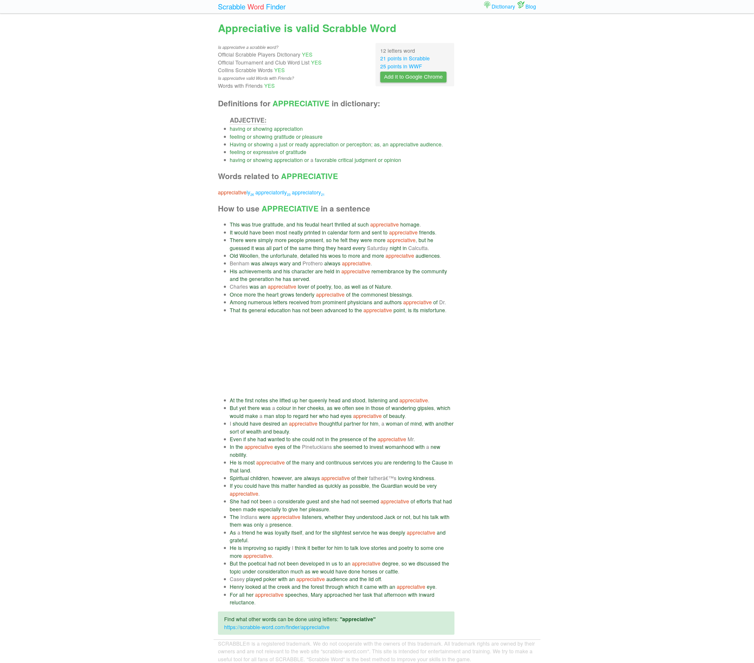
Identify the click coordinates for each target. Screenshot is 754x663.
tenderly (305, 294)
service (361, 532)
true (256, 224)
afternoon (395, 594)
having (237, 128)
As (233, 532)
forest (317, 586)
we (337, 407)
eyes (346, 415)
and (290, 224)
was (246, 224)
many (307, 462)
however (282, 478)
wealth (254, 431)
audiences (428, 255)
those (377, 407)
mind (416, 423)
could (308, 439)
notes (261, 400)
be (422, 485)
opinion (392, 159)
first (249, 400)
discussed (428, 563)
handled (306, 485)
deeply (397, 532)
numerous (260, 302)
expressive (265, 152)
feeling (237, 136)
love (365, 547)
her (303, 400)
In (232, 446)
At (232, 400)
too (337, 286)
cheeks (315, 407)
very (432, 485)
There (237, 240)
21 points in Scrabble (405, 58)
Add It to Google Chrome (413, 77)
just (283, 144)
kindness (423, 478)
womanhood (399, 446)
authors (393, 302)
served (301, 278)
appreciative (404, 144)
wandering (403, 407)
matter (288, 485)
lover (303, 286)
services (363, 462)
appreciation (288, 128)
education (279, 310)
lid (371, 579)
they (354, 240)
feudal (312, 224)
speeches (296, 594)
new (435, 446)
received (299, 302)
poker (270, 579)
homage (409, 224)
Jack (389, 516)
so (329, 240)
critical (345, 159)
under (249, 571)
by (408, 271)
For (234, 594)
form (354, 232)
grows (287, 294)
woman (394, 423)
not (306, 310)
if (244, 439)
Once (236, 294)
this (275, 485)
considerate (291, 501)
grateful (238, 540)
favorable (326, 159)
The (234, 516)
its (244, 310)
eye (431, 586)
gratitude (284, 136)
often (348, 407)
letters (280, 302)
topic (235, 571)
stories (379, 547)
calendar (338, 232)
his (300, 224)
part (277, 248)
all (269, 248)
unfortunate (283, 255)
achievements (255, 271)
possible (359, 485)
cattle (391, 571)
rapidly (282, 547)
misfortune (432, 310)
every (359, 248)
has (287, 278)
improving (254, 547)
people (296, 240)
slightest (341, 532)
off (378, 579)
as (377, 144)
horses (370, 571)
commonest (374, 294)
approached (338, 594)
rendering (404, 462)
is (410, 310)
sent (377, 232)
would (241, 232)
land (245, 470)
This (235, 224)
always (270, 263)
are (319, 271)
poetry (324, 286)
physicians (360, 302)
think (300, 547)
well (356, 286)
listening (378, 400)
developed (312, 563)
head (334, 400)
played (254, 579)
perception (358, 144)
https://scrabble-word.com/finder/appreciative (277, 627)
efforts (423, 501)
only (259, 524)
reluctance (242, 602)
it (252, 248)
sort (234, 431)
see (359, 407)
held (329, 271)
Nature (383, 286)
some (427, 547)
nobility (238, 454)
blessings (401, 294)
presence (350, 439)
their (362, 478)
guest (312, 501)
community (434, 271)
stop (281, 415)
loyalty (282, 532)
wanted (276, 439)
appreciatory (308, 192)
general (257, 310)
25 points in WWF (401, 66)
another (445, 423)
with (429, 423)
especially (269, 509)
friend (248, 532)
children (259, 478)
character (303, 271)
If (231, 485)
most (281, 232)
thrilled (342, 224)
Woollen (248, 255)
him (374, 423)
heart (327, 224)
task (367, 594)
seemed (352, 446)
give (293, 509)
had (334, 415)
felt (344, 240)
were (251, 240)
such (363, 224)
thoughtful (330, 423)
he (336, 240)
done (354, 571)
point (399, 310)
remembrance (387, 271)
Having (238, 144)
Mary (317, 594)
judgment (365, 159)
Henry (237, 586)
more (281, 240)
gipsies (425, 407)
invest (376, 446)
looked (253, 586)
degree (390, 563)
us (334, 563)
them (236, 524)
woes (334, 255)
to (385, 232)
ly (236, 192)
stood (358, 400)
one (439, 547)
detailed (309, 255)
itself (296, 532)
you (378, 462)
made (249, 509)
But (234, 407)
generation (261, 278)
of (282, 152)
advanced (335, 310)
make (251, 415)
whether (334, 516)
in (324, 232)
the (293, 248)
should (240, 423)
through (334, 586)
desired (271, 423)
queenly (318, 400)
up (295, 400)
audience (431, 144)
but (422, 240)
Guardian (392, 485)
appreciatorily (272, 192)
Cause (439, 462)
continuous (338, 462)
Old (234, 255)
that (234, 470)
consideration (273, 571)
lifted (285, 400)
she (273, 400)
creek (283, 586)
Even (236, 439)
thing (319, 248)
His (233, 271)
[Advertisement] (342, 355)
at (354, 224)
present (314, 240)
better (318, 547)
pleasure (312, 136)
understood (369, 516)
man (269, 415)
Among (238, 302)
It (231, 232)
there (254, 407)
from (315, 302)
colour (284, 407)
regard (300, 415)
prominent (334, 302)
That (235, 310)
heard (344, 248)
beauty (397, 415)
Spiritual (239, 478)
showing (262, 128)
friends (427, 232)
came (370, 586)
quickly (333, 485)
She (234, 501)
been (268, 232)
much (296, 571)
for (365, 423)
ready (301, 144)
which (443, 407)
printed (312, 232)
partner (352, 423)
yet (242, 407)
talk (434, 516)
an (385, 144)
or (249, 128)
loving (405, 478)
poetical (257, 563)
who (324, 415)
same (305, 248)
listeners (312, 516)
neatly (296, 232)
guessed (240, 248)
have (255, 232)
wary (285, 263)
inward (426, 594)
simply (265, 240)
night (395, 248)
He (233, 462)
